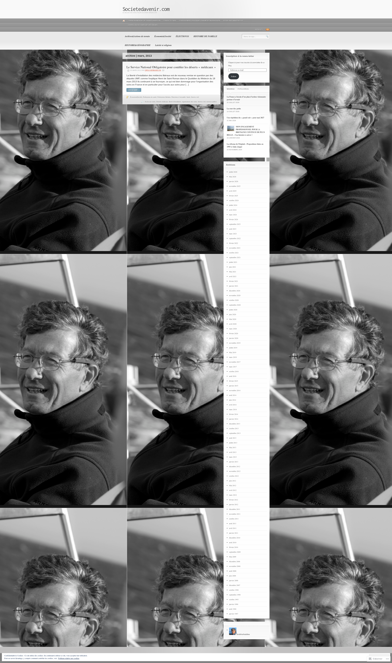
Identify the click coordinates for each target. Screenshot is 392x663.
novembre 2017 (234, 362)
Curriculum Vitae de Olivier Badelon (144, 20)
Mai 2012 (232, 485)
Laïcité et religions (163, 45)
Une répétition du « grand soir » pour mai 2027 (245, 117)
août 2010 (232, 542)
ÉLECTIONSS (182, 36)
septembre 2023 (235, 224)
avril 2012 (232, 490)
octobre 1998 (234, 590)
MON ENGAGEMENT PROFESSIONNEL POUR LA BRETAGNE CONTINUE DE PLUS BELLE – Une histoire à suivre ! (246, 130)
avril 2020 (232, 324)
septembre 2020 (235, 305)
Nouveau (230, 89)
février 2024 (233, 219)
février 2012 (233, 499)
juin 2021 (232, 267)
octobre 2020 (234, 300)
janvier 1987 (233, 613)
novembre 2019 (234, 343)
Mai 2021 (232, 271)
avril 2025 (232, 191)
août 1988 (232, 609)
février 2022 (233, 243)
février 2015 (233, 381)
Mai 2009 (232, 556)
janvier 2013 (233, 461)
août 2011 (232, 523)
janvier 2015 (233, 385)
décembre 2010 (234, 537)
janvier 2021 (233, 286)
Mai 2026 (232, 176)
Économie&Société (162, 36)
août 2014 (232, 395)
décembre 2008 (234, 561)
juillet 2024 (233, 205)
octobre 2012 (234, 476)
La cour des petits (234, 108)
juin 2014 (232, 400)
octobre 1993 (234, 599)
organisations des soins (189, 102)
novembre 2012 (234, 471)
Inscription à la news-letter (240, 56)
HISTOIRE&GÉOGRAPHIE (138, 45)
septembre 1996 (235, 594)
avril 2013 (232, 452)
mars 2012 (233, 495)
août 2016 (232, 376)
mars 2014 (233, 409)
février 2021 (233, 281)
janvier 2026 (233, 181)
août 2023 (232, 229)
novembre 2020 (234, 295)
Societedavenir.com (146, 9)
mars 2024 (233, 214)
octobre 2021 (234, 252)
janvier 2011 (233, 533)
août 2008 (232, 571)
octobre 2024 (234, 200)
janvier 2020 (233, 338)
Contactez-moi (169, 20)
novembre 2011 (234, 514)
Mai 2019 (232, 352)
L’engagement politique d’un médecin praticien (199, 20)
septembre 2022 (235, 238)
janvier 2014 (233, 419)
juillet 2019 (233, 347)
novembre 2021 (234, 248)
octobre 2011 (234, 518)
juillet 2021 (233, 262)
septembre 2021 (235, 257)
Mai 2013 (232, 447)
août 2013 (232, 438)
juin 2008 (232, 575)
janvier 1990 (233, 604)
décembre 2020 (234, 290)
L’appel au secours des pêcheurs (143, 25)
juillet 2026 (233, 172)
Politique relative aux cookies (68, 658)
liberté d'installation (175, 102)
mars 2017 (233, 366)
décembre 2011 (234, 509)
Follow (233, 76)
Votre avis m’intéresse (233, 20)
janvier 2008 (233, 580)
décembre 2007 (234, 585)
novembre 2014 (234, 390)
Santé (188, 97)
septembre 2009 (235, 552)
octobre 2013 (234, 428)
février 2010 (233, 547)
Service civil (195, 97)
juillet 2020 (233, 309)
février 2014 (233, 414)
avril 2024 (232, 210)
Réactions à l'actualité (179, 97)
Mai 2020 (232, 319)
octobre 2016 (234, 371)
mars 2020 (233, 328)
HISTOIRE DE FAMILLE (205, 36)
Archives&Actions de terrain (137, 36)
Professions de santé (149, 97)
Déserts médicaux (162, 102)
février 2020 (233, 333)
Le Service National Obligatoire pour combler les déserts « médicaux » (171, 67)
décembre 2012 (234, 466)
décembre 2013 (234, 423)
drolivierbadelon (153, 70)
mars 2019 (233, 357)
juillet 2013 (233, 442)
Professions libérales (164, 97)
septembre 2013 (235, 433)
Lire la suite (134, 90)
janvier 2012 (233, 504)
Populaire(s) (243, 89)
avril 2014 (232, 404)
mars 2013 (233, 457)
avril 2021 (232, 276)
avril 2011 (232, 528)
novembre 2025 (234, 186)
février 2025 (233, 195)
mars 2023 (233, 233)
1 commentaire (171, 70)
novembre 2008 (234, 566)
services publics (211, 102)
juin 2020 (232, 314)
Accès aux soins (150, 102)
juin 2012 (232, 480)
